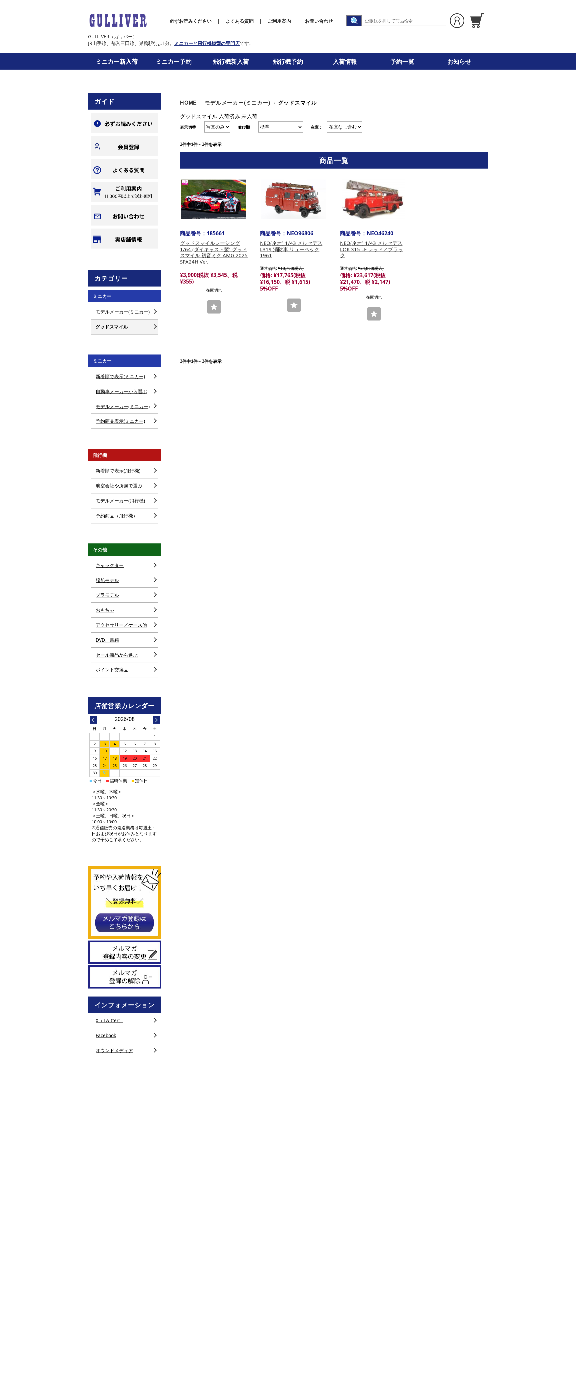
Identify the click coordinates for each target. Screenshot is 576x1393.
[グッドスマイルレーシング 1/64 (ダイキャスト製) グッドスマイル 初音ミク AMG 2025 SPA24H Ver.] (213, 199)
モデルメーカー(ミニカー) (237, 103)
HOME (188, 103)
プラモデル (107, 595)
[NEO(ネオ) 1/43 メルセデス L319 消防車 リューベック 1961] (293, 199)
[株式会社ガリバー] (118, 20)
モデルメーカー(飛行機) (120, 500)
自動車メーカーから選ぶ (121, 391)
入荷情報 (345, 61)
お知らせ (459, 61)
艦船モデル (107, 580)
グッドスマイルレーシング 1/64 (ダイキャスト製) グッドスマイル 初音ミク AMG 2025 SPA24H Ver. (214, 252)
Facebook (106, 1035)
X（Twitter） (109, 1020)
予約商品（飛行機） (117, 515)
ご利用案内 (279, 21)
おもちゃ (105, 610)
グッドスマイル (111, 327)
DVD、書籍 (107, 640)
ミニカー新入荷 (117, 61)
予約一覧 (402, 61)
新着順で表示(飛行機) (118, 470)
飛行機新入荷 (231, 61)
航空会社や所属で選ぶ (119, 485)
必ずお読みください (191, 21)
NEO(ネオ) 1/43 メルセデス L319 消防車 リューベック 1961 (291, 249)
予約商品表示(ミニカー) (120, 421)
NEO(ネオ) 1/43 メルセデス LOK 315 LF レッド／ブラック (371, 249)
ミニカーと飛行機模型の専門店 (207, 43)
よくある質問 (240, 21)
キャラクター (110, 565)
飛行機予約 (288, 61)
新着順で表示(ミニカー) (120, 376)
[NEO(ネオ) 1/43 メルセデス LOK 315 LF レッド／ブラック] (373, 199)
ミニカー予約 (174, 61)
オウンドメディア (114, 1050)
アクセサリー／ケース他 (121, 625)
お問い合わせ (319, 21)
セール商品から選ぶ (117, 655)
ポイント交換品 (112, 669)
